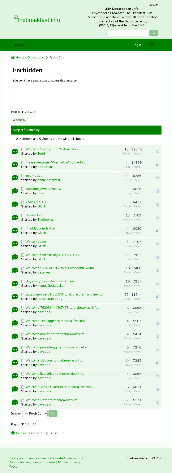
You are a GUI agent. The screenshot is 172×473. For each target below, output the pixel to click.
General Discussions (30, 58)
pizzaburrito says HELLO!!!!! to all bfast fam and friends (64, 294)
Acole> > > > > (36, 202)
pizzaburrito (46, 299)
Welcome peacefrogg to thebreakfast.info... (56, 347)
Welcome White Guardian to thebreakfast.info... (59, 387)
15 (34, 112)
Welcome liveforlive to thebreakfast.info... (55, 374)
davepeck (44, 312)
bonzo (42, 193)
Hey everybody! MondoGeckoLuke (50, 281)
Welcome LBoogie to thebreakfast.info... (54, 360)
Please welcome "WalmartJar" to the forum (56, 162)
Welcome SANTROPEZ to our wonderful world (59, 268)
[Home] (13, 57)
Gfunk (42, 206)
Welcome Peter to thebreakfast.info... (52, 400)
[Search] (154, 33)
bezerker (44, 272)
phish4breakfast (49, 180)
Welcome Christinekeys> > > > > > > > (52, 255)
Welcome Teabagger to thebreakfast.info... (56, 321)
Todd (41, 154)
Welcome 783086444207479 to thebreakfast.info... (62, 308)
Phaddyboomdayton (40, 228)
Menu (20, 45)
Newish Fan (33, 215)
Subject (18, 130)
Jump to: (16, 413)
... (31, 112)
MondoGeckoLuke (51, 286)
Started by (33, 130)
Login (137, 45)
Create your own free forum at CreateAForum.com (45, 458)
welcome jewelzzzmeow (43, 189)
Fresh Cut (57, 58)
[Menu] (151, 45)
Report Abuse (19, 462)
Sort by (20, 120)
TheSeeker (45, 220)
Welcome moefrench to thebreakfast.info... (55, 334)
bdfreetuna (45, 167)
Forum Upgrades (43, 462)
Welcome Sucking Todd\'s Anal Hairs (51, 149)
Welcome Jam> (36, 242)
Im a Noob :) (34, 176)
